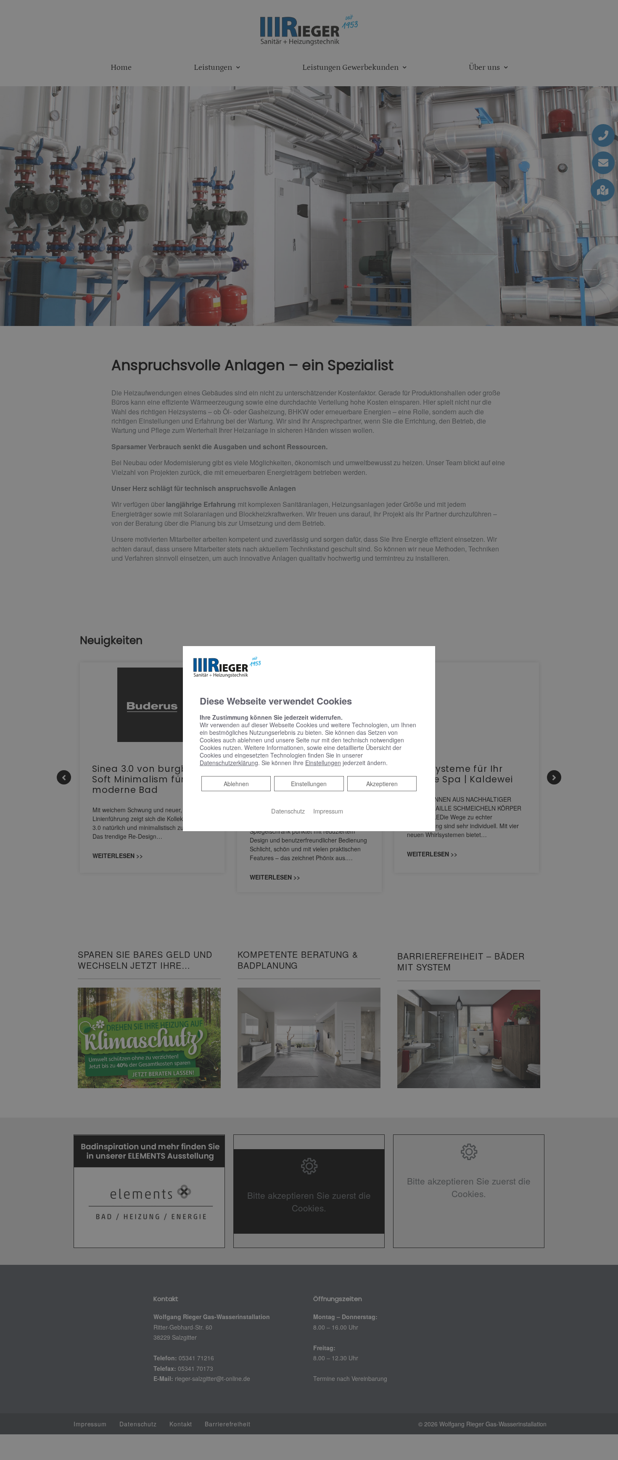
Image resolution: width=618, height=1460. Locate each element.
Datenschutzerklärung (229, 762)
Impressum (328, 810)
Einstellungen (309, 783)
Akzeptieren (382, 783)
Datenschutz (288, 810)
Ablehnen (236, 783)
